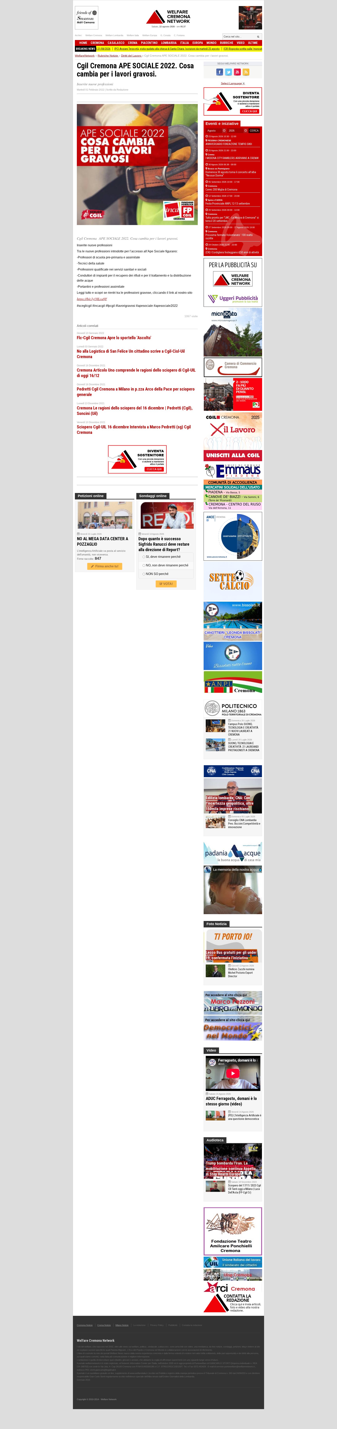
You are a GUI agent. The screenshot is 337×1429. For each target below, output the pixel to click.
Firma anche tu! (106, 566)
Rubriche (226, 43)
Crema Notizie (104, 1325)
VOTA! (167, 583)
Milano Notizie (122, 1325)
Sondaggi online (153, 496)
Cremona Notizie (85, 1325)
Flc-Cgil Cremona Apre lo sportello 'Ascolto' (114, 337)
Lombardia (169, 43)
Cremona (97, 43)
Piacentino (149, 43)
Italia (184, 43)
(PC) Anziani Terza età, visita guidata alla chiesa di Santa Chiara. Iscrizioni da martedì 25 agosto (129, 48)
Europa (197, 43)
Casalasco (116, 43)
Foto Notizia (217, 924)
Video (241, 43)
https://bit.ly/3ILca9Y (92, 298)
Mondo (211, 43)
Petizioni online (91, 496)
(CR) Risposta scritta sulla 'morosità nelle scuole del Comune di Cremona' (227, 48)
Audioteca (215, 1140)
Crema (132, 43)
